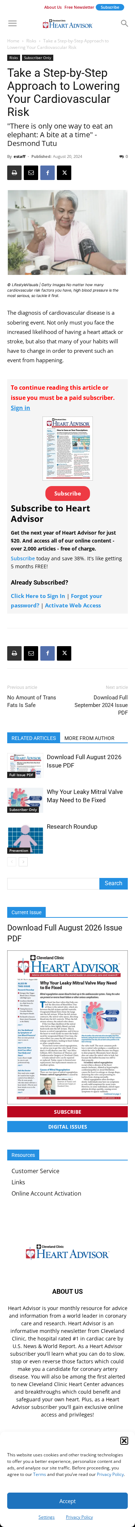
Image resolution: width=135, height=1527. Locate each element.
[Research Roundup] (25, 838)
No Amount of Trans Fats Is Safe (31, 701)
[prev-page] (11, 861)
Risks (31, 41)
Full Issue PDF (21, 774)
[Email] (31, 173)
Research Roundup (72, 826)
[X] (64, 173)
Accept (67, 1501)
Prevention (18, 850)
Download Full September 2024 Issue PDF (101, 705)
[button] (124, 1440)
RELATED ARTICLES (34, 738)
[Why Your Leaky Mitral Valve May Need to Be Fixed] (25, 800)
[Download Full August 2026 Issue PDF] (25, 765)
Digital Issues (67, 1126)
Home (13, 41)
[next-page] (23, 861)
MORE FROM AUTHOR (89, 738)
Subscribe (110, 7)
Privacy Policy (110, 1474)
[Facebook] (47, 173)
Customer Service (35, 1171)
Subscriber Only (37, 57)
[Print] (14, 173)
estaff (20, 156)
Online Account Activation (46, 1193)
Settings (47, 1517)
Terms (39, 1474)
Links (18, 1182)
